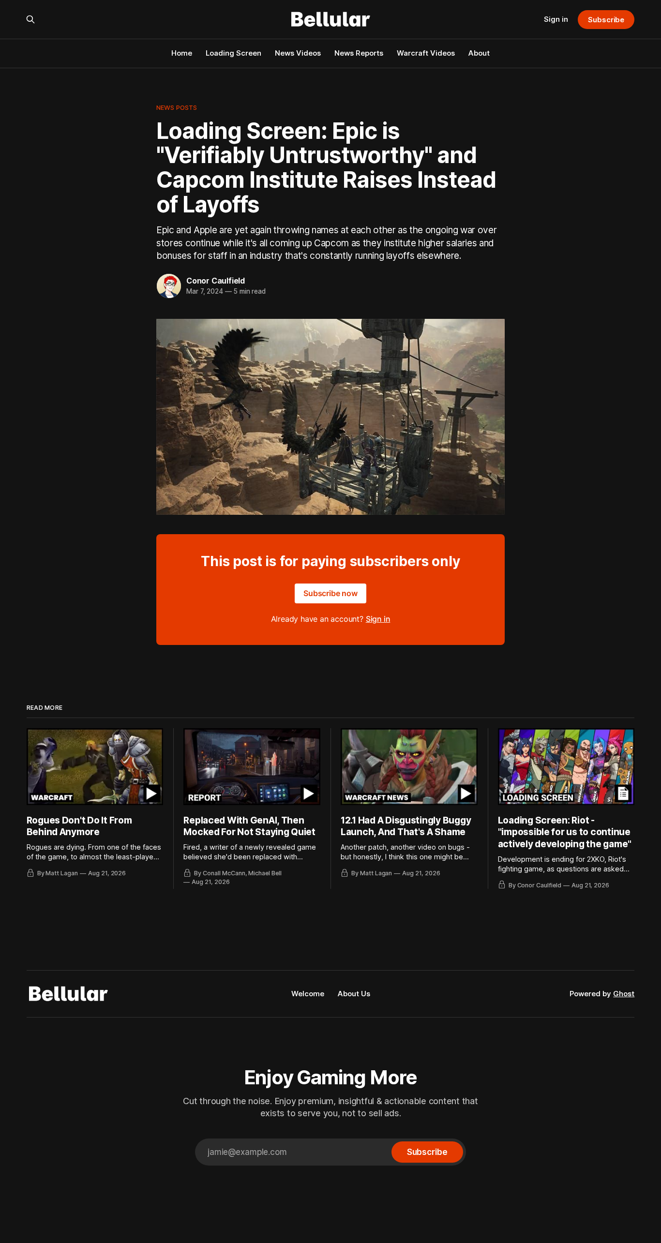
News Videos (298, 53)
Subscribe (606, 19)
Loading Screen (233, 53)
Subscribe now (330, 593)
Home (181, 53)
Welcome (307, 993)
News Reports (358, 53)
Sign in (556, 19)
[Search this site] (30, 19)
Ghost (623, 993)
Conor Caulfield (215, 280)
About (479, 53)
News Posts (176, 107)
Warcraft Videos (426, 53)
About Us (354, 993)
